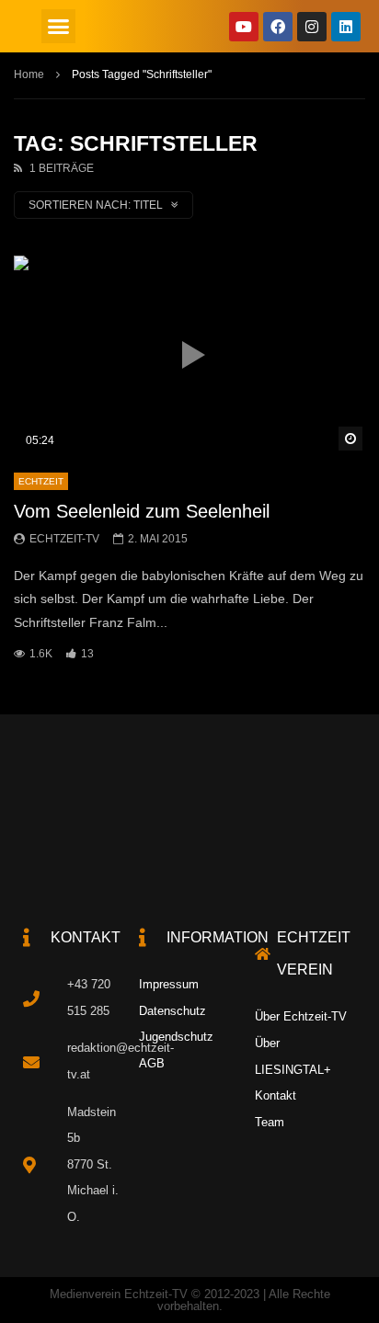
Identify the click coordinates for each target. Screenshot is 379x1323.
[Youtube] (243, 26)
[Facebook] (278, 26)
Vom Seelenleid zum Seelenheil (142, 511)
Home (29, 74)
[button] (58, 26)
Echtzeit (40, 481)
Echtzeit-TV (64, 538)
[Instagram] (312, 26)
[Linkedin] (346, 26)
